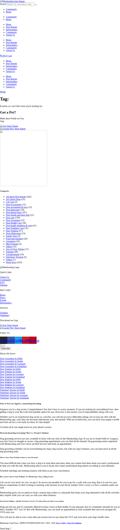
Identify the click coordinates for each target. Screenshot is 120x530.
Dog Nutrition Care (15, 228)
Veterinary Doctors (14, 257)
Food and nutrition (14, 238)
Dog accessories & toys (17, 207)
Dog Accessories (13, 204)
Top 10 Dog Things (15, 249)
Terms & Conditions (74, 523)
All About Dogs (13, 199)
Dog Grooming (13, 220)
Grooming (10, 241)
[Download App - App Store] (9, 325)
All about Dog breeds (16, 196)
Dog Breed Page (13, 212)
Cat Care (10, 202)
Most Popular (12, 244)
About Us (10, 35)
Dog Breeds (11, 27)
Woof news (11, 262)
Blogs (8, 12)
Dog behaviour (13, 210)
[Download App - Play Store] (13, 328)
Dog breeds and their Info (18, 215)
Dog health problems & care (19, 225)
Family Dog (11, 236)
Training (10, 252)
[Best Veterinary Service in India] (12, 1)
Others (9, 246)
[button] (60, 528)
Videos (9, 259)
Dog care (10, 217)
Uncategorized (12, 254)
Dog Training (12, 231)
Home (3, 92)
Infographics (11, 29)
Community (11, 9)
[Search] (36, 4)
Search (3, 4)
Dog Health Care (14, 223)
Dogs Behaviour (13, 233)
